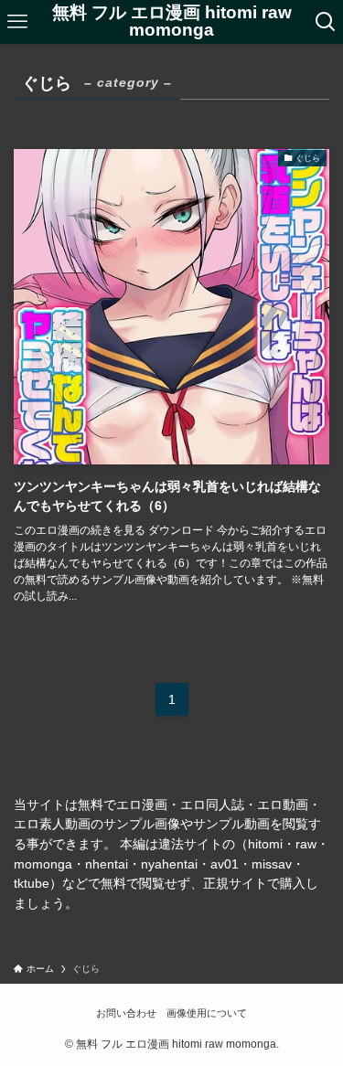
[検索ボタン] (325, 22)
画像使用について (206, 1012)
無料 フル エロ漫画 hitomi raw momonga (172, 22)
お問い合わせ (126, 1012)
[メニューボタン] (17, 22)
